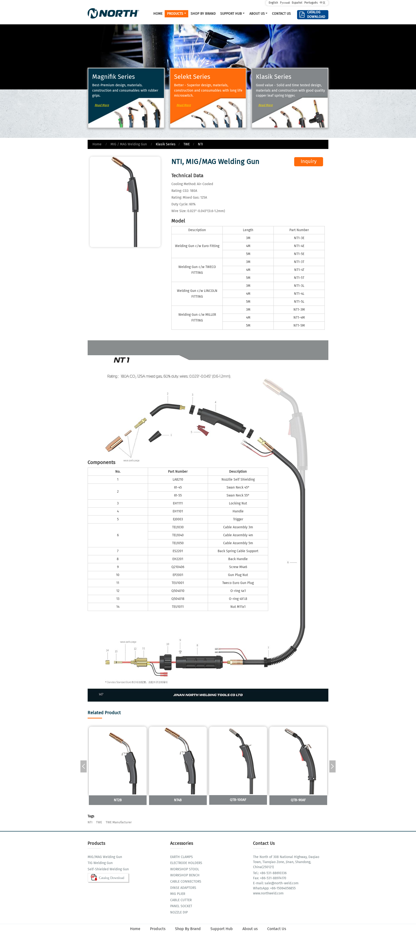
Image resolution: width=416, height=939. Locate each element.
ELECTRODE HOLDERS (186, 863)
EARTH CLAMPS (181, 857)
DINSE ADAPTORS (183, 888)
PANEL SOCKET (181, 906)
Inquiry (309, 161)
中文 (322, 2)
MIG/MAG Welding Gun (105, 857)
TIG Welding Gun (100, 863)
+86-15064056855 (282, 888)
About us (250, 929)
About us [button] (257, 13)
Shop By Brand (203, 13)
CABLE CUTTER (181, 900)
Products (157, 929)
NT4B (178, 800)
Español (297, 2)
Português (311, 2)
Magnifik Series (113, 77)
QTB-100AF (238, 800)
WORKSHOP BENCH (185, 875)
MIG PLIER (177, 894)
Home (157, 13)
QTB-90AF (298, 800)
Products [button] (175, 13)
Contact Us (281, 13)
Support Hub (221, 929)
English (273, 2)
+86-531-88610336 (272, 873)
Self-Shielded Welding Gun (108, 869)
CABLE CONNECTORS (185, 881)
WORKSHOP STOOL (184, 869)
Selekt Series (192, 77)
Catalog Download (316, 14)
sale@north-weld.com (281, 883)
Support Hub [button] (231, 13)
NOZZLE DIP (179, 912)
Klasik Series (273, 77)
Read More (102, 105)
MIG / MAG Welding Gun (128, 144)
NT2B (118, 800)
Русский (285, 2)
